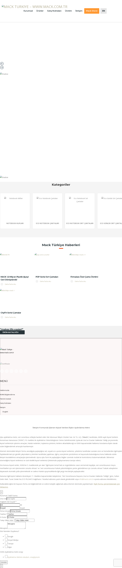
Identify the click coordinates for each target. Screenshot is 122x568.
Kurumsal (28, 11)
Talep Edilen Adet (7, 520)
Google (10, 536)
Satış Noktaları (54, 11)
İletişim (78, 11)
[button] (61, 64)
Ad (21, 505)
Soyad (22, 508)
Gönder (4, 562)
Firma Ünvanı (5, 511)
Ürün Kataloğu (11, 332)
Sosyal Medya (13, 540)
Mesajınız (3, 528)
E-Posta (4, 517)
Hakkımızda (4, 390)
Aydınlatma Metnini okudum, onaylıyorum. (24, 557)
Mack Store (91, 11)
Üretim (68, 11)
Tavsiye (10, 543)
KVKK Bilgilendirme (7, 394)
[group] (15, 211)
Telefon (3, 514)
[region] (61, 39)
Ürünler (40, 11)
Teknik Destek (5, 399)
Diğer (10, 547)
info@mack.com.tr (86, 479)
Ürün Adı (3, 499)
